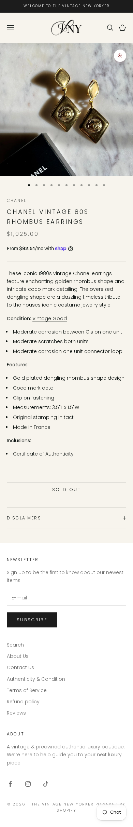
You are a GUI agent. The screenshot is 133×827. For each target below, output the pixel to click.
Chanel (16, 200)
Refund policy (23, 701)
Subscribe (32, 619)
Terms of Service (27, 690)
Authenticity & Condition (36, 679)
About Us (18, 656)
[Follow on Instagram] (28, 784)
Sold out (66, 489)
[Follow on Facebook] (10, 784)
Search (15, 644)
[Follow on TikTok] (45, 784)
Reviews (16, 712)
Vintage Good (49, 318)
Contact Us (20, 667)
